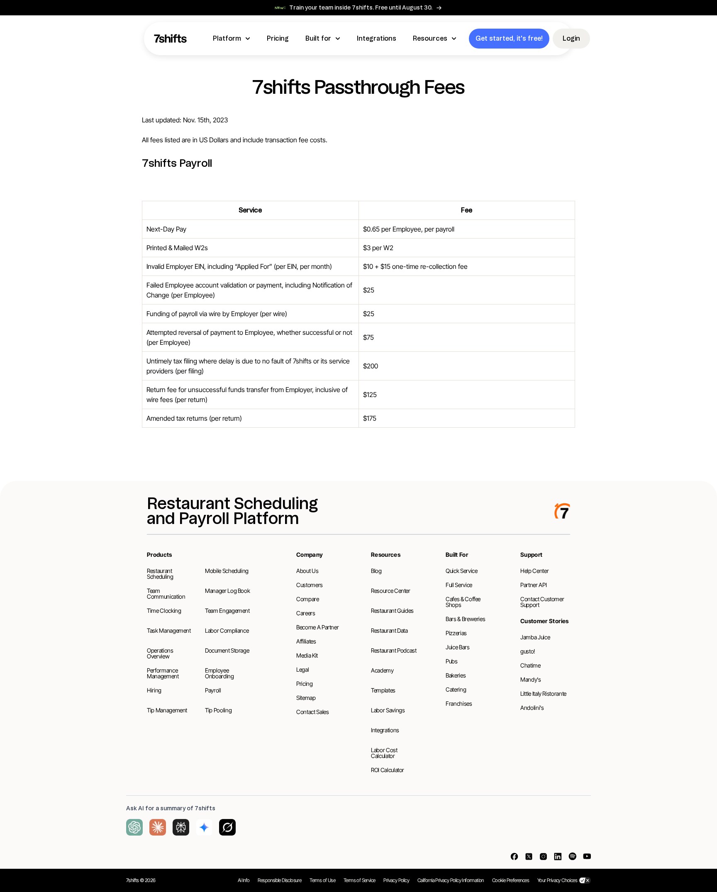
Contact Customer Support (542, 601)
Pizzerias (456, 632)
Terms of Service (359, 880)
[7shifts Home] (170, 38)
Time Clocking (164, 610)
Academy (382, 670)
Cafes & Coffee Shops (463, 601)
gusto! (527, 651)
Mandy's (530, 679)
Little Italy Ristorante (543, 693)
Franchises (459, 703)
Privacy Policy (396, 880)
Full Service (459, 584)
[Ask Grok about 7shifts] (227, 827)
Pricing (304, 683)
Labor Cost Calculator (384, 752)
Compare (307, 598)
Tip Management (167, 710)
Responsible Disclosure (279, 880)
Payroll (213, 690)
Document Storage (227, 650)
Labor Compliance (227, 630)
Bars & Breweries (465, 618)
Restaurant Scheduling (160, 573)
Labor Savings (388, 710)
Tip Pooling (218, 710)
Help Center (534, 570)
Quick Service (461, 570)
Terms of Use (322, 880)
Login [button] (571, 38)
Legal (302, 669)
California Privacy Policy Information (450, 880)
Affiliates (306, 641)
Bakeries (456, 675)
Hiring (154, 690)
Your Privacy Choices (557, 880)
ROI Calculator (387, 769)
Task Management (169, 630)
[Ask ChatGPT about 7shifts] (134, 827)
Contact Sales (312, 711)
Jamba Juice (535, 637)
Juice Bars (458, 647)
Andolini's (532, 707)
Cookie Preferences (510, 880)
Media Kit (307, 655)
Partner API (533, 584)
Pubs (452, 661)
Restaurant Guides (392, 610)
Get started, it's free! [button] (509, 38)
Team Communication (166, 593)
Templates (383, 690)
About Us (307, 570)
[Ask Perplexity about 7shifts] (181, 827)
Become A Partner (317, 627)
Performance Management (163, 673)
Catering (456, 689)
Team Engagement (227, 610)
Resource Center (390, 590)
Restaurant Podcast (394, 650)
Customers (309, 584)
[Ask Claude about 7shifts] (157, 827)
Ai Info (244, 880)
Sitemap (306, 697)
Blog (376, 570)
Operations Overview (160, 653)
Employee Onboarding (219, 673)
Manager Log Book (227, 590)
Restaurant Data (389, 630)
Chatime (530, 665)
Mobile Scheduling (227, 570)
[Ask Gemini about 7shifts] (204, 827)
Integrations (385, 730)
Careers (305, 613)
